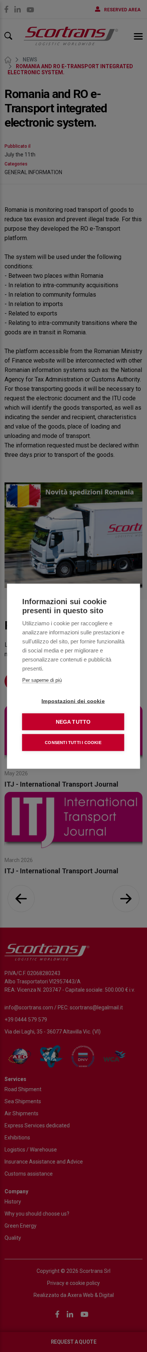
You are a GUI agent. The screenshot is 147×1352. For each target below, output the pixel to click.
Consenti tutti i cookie (73, 742)
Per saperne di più (42, 680)
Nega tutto (73, 721)
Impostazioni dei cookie (73, 701)
